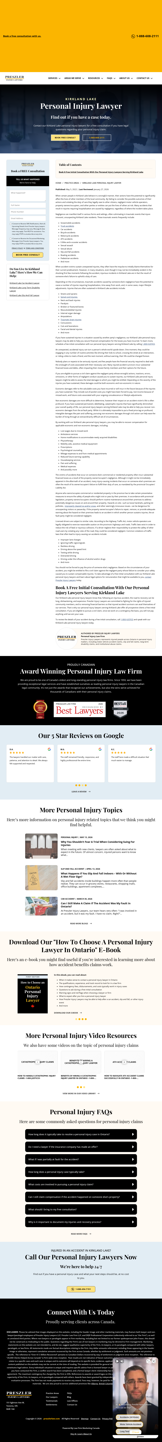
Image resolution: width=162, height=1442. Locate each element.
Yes (85, 727)
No (76, 727)
